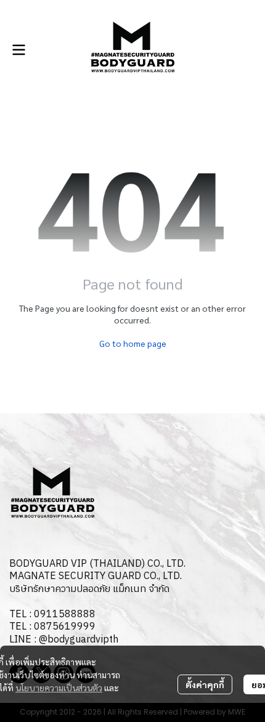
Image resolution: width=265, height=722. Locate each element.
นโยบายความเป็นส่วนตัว (58, 687)
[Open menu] (18, 50)
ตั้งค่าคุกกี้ (205, 684)
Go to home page (132, 343)
